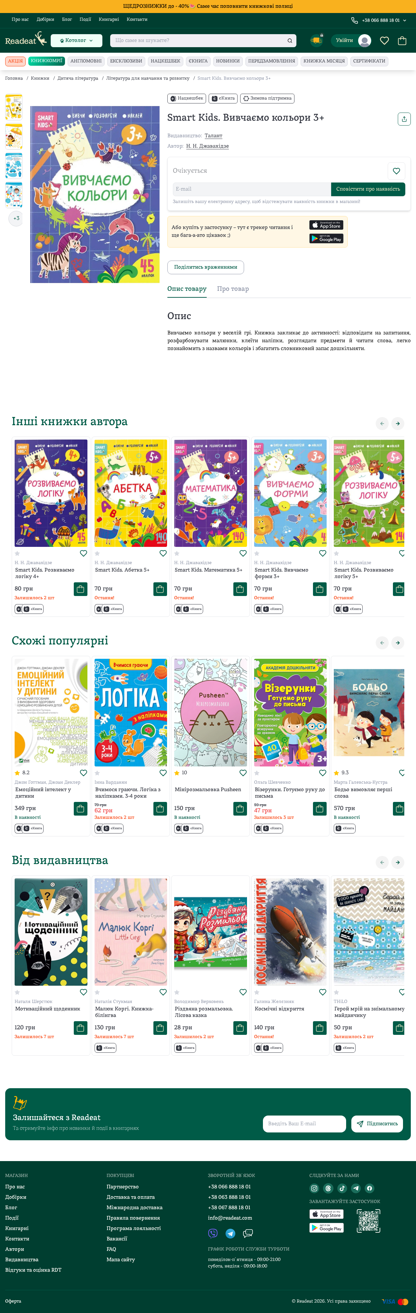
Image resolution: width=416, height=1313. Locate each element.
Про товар (233, 289)
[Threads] (328, 1188)
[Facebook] (369, 1188)
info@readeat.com (230, 1218)
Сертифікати (369, 61)
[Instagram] (314, 1188)
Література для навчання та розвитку (147, 78)
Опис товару (187, 289)
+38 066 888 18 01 (381, 20)
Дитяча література (78, 78)
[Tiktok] (342, 1188)
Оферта (13, 1301)
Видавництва (21, 1260)
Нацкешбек (165, 61)
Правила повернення (133, 1218)
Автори (14, 1249)
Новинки (228, 61)
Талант (213, 136)
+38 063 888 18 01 (229, 1197)
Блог (67, 19)
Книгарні (109, 19)
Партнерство (123, 1187)
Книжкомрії (46, 61)
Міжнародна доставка (134, 1208)
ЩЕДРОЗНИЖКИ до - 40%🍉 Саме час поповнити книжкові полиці (208, 6)
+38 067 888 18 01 (229, 1208)
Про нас (20, 19)
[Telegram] (356, 1188)
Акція (15, 61)
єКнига (198, 61)
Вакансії (117, 1239)
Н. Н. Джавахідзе (207, 146)
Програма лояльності (134, 1228)
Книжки (40, 78)
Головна (14, 78)
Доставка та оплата (131, 1197)
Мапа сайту (121, 1260)
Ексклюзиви (126, 61)
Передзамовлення (271, 61)
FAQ (111, 1249)
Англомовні (86, 61)
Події (85, 19)
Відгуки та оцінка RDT (33, 1270)
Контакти (137, 19)
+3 (16, 218)
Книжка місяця (324, 61)
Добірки (45, 19)
